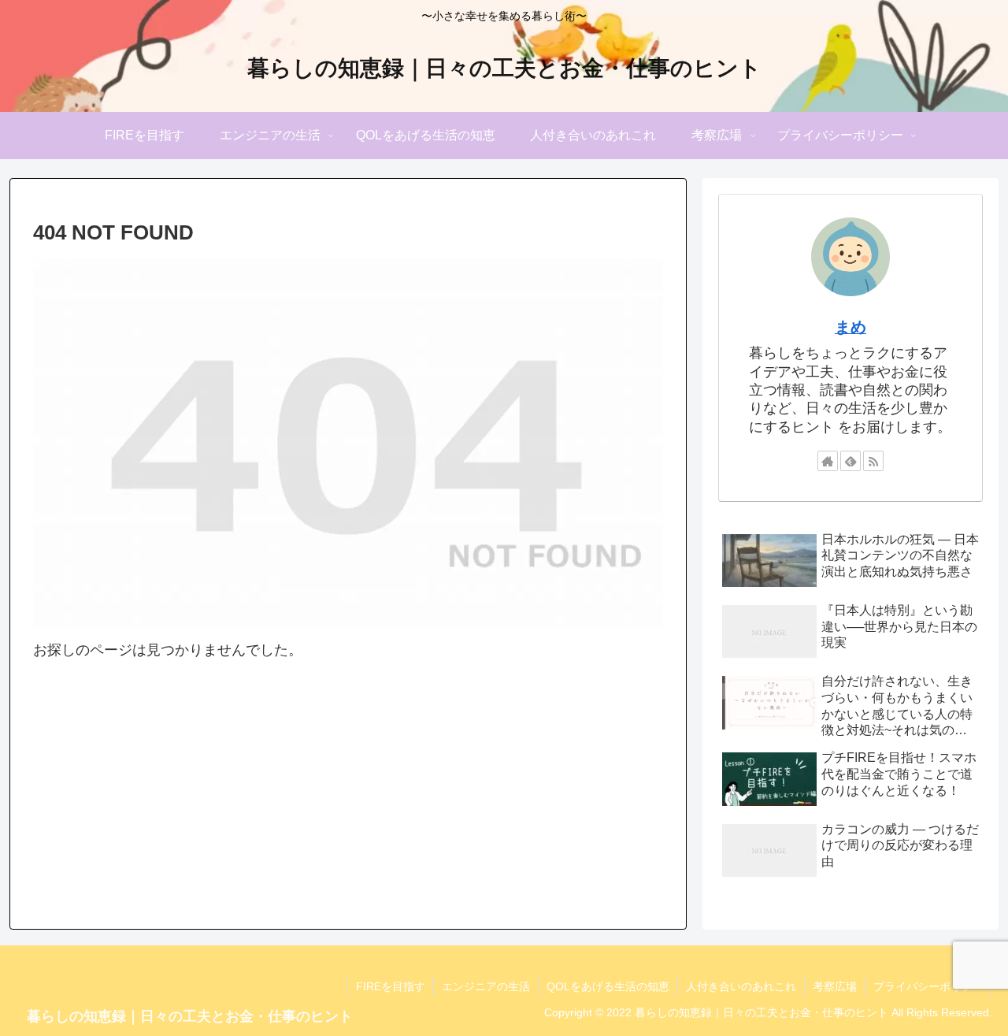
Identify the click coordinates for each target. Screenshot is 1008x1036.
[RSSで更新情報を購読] (873, 461)
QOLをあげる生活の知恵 (608, 986)
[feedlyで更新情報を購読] (850, 461)
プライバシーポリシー (928, 986)
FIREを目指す (390, 986)
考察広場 (835, 986)
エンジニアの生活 (486, 986)
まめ (850, 327)
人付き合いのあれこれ (741, 986)
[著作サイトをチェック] (827, 461)
